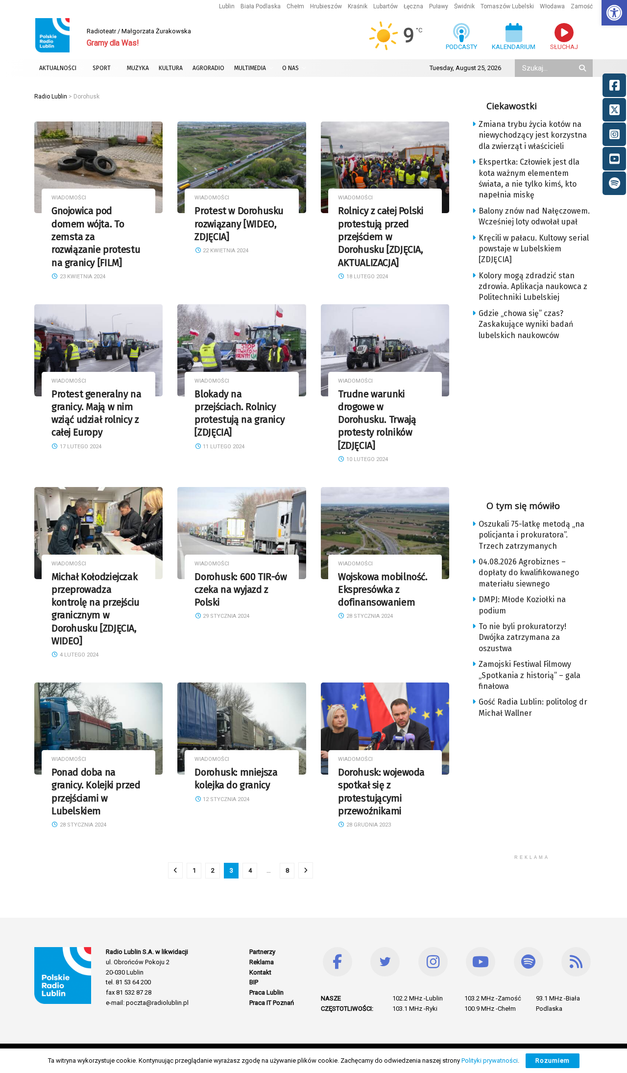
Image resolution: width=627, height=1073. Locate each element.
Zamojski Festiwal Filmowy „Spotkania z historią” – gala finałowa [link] (529, 675)
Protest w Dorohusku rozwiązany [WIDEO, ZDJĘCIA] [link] (239, 224)
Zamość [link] (582, 6)
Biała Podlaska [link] (261, 6)
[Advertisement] (540, 417)
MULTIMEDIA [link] (250, 68)
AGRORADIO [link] (208, 68)
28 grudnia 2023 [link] (368, 825)
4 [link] (250, 870)
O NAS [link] (290, 68)
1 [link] (194, 870)
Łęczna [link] (413, 6)
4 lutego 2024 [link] (78, 655)
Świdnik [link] (464, 6)
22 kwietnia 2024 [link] (224, 250)
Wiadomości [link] (68, 197)
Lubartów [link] (385, 6)
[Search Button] (583, 68)
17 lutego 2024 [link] (79, 446)
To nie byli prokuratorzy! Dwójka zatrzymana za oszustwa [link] (522, 637)
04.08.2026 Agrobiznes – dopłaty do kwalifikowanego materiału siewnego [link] (529, 572)
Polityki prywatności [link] (489, 1060)
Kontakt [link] (260, 972)
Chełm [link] (295, 6)
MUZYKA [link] (138, 68)
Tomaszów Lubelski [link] (507, 6)
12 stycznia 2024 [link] (225, 799)
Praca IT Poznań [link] (271, 1002)
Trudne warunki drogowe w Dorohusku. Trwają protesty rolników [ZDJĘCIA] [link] (377, 420)
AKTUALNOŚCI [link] (57, 68)
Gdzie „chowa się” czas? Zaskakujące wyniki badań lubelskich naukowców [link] (526, 324)
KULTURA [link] (171, 68)
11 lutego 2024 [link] (222, 446)
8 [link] (287, 870)
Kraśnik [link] (357, 6)
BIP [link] (253, 982)
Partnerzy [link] (262, 951)
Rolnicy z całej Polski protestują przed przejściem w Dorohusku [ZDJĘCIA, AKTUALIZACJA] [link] (380, 236)
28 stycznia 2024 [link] (369, 616)
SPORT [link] (102, 68)
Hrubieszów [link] (326, 6)
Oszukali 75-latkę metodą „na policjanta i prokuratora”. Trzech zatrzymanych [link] (531, 535)
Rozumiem (552, 1060)
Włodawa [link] (552, 6)
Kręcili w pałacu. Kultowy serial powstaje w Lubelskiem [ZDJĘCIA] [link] (534, 249)
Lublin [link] (227, 6)
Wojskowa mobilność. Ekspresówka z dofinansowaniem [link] (383, 590)
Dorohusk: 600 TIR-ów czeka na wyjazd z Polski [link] (240, 590)
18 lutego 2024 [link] (366, 276)
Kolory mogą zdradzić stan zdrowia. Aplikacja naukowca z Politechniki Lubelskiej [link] (533, 286)
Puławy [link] (438, 6)
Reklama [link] (261, 962)
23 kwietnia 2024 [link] (81, 276)
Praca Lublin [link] (266, 992)
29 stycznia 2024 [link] (225, 616)
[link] (614, 12)
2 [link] (213, 870)
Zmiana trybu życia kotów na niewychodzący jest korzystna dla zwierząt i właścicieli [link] (533, 135)
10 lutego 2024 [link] (366, 459)
